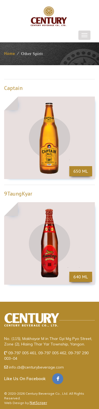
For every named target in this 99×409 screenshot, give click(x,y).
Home (9, 53)
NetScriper (38, 402)
